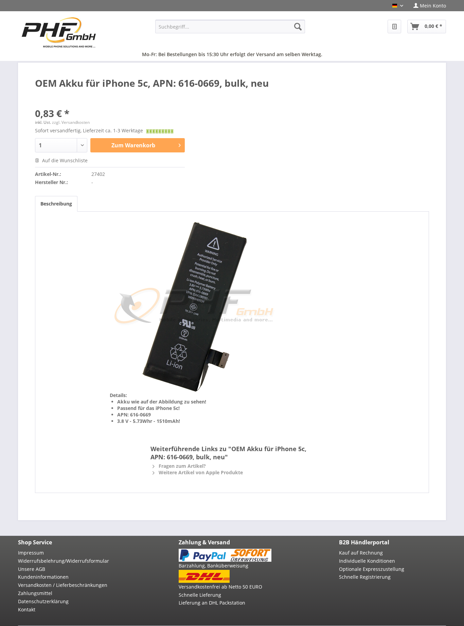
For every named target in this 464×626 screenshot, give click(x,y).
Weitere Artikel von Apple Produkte (200, 472)
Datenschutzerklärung (43, 601)
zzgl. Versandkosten (71, 122)
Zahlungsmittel (35, 593)
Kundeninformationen (43, 577)
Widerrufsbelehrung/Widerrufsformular (63, 561)
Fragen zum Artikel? (181, 466)
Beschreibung (56, 203)
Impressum (31, 552)
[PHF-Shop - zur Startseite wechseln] (58, 32)
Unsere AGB (31, 569)
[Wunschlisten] (394, 26)
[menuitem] (427, 5)
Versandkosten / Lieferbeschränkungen (62, 585)
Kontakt (26, 609)
